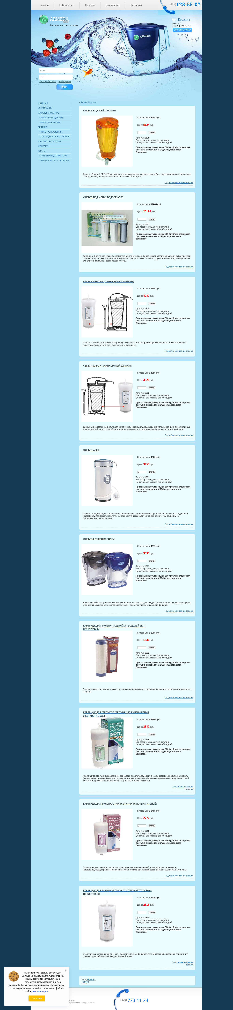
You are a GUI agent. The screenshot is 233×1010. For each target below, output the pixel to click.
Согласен (37, 998)
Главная (44, 5)
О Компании (66, 5)
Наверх (85, 982)
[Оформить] (182, 30)
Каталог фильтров (48, 113)
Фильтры (90, 5)
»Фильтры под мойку (50, 118)
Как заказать (113, 5)
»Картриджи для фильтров (54, 136)
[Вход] (64, 87)
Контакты (136, 5)
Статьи (42, 151)
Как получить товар (49, 141)
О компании (45, 108)
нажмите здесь (40, 991)
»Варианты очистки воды (53, 160)
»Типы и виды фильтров (52, 156)
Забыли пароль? (47, 81)
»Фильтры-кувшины (50, 132)
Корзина (184, 19)
